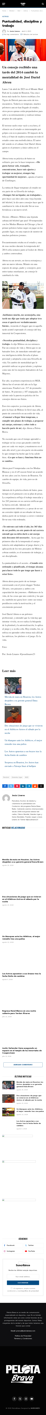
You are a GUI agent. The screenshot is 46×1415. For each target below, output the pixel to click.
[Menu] (3, 3)
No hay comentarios (11, 34)
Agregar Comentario (23, 1065)
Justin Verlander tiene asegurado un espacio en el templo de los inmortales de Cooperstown (22, 1050)
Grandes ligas (17, 777)
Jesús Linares (15, 31)
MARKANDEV (35, 1408)
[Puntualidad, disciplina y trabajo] (23, 50)
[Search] (42, 3)
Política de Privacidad (23, 1336)
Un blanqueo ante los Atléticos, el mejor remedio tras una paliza (21, 937)
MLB (26, 777)
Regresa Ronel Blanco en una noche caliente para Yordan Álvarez (19, 1012)
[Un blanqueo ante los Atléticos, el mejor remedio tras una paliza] (23, 921)
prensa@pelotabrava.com (25, 1331)
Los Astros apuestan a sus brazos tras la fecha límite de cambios (21, 974)
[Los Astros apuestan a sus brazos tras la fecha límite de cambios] (23, 958)
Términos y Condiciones (23, 1338)
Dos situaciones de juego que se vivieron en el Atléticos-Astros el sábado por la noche (24, 729)
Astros (5, 16)
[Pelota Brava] (23, 4)
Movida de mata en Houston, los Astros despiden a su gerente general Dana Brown (23, 700)
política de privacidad (31, 1291)
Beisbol (6, 777)
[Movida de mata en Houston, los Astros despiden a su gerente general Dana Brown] (23, 844)
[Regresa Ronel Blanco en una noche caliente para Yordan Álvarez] (23, 995)
